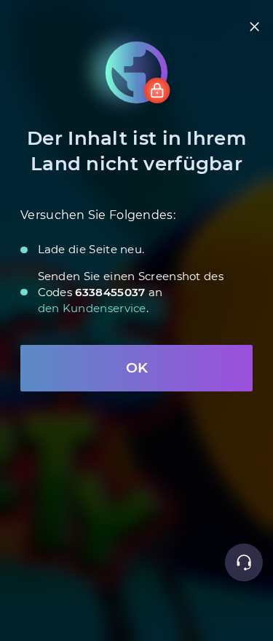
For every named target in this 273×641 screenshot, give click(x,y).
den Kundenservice (92, 308)
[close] (254, 26)
